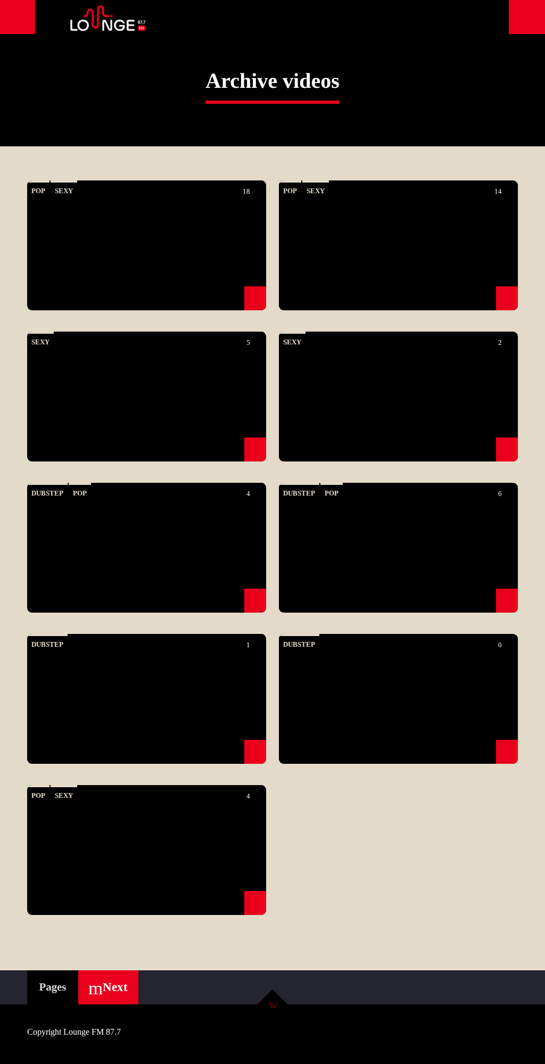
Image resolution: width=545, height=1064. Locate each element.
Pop (38, 191)
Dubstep (47, 493)
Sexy (64, 191)
